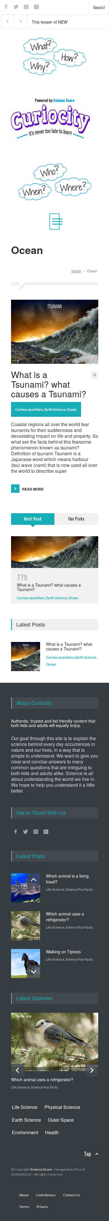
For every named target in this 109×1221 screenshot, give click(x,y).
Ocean (72, 409)
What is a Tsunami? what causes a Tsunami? (48, 384)
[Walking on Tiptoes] (25, 963)
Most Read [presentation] (33, 518)
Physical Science (62, 1107)
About (23, 1195)
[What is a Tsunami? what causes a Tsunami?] (54, 332)
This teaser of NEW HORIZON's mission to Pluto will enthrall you (52, 21)
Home (76, 270)
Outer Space (61, 1119)
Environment (25, 1132)
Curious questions (29, 409)
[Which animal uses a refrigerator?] (25, 925)
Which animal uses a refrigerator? (65, 916)
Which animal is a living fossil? (67, 879)
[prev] (33, 879)
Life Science (55, 889)
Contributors (46, 1195)
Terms (24, 1206)
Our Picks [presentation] (76, 518)
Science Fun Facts (79, 889)
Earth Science (54, 409)
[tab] (33, 522)
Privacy (42, 1206)
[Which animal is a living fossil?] (25, 887)
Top (87, 1154)
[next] (33, 971)
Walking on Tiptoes (63, 951)
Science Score (41, 1169)
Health (52, 1132)
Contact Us (71, 1195)
